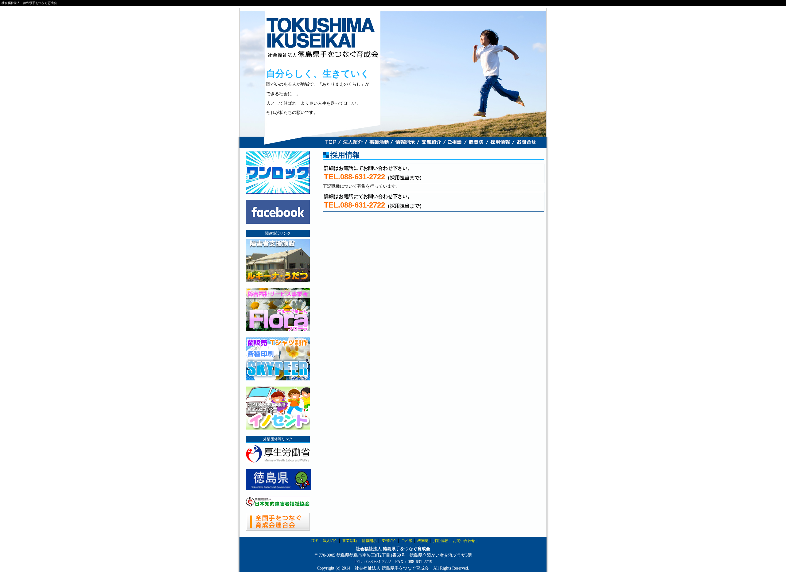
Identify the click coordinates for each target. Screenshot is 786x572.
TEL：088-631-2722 (372, 561)
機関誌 (422, 541)
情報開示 (369, 541)
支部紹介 (389, 541)
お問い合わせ (464, 541)
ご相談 (406, 541)
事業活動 (349, 541)
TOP (314, 541)
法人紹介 (330, 541)
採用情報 (440, 541)
